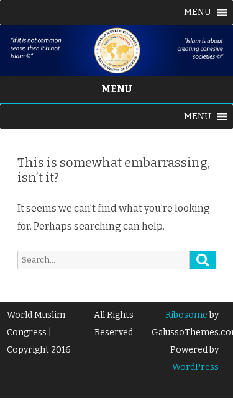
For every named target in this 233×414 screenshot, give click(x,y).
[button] (197, 12)
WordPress (195, 367)
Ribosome (186, 315)
